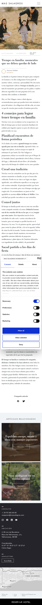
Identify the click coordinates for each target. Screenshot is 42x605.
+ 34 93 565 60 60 (9, 512)
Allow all (21, 331)
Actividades (7, 53)
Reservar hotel (21, 601)
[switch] (36, 307)
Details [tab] (21, 264)
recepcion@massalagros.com (13, 514)
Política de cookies (4, 595)
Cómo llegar (6, 547)
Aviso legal (15, 595)
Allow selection (21, 338)
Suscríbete (8, 560)
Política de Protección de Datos (29, 595)
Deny (21, 344)
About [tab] (34, 264)
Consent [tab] (7, 264)
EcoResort (21, 53)
